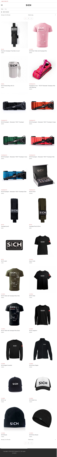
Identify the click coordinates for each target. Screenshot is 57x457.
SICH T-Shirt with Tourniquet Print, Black (10, 330)
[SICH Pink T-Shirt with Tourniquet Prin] (42, 35)
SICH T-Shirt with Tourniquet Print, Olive (10, 295)
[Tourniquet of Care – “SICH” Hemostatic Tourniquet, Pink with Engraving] (42, 69)
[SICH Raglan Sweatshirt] (14, 349)
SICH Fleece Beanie (33, 434)
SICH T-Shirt (32, 295)
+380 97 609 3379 (4, 1)
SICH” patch (4, 261)
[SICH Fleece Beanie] (42, 418)
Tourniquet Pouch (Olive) (34, 226)
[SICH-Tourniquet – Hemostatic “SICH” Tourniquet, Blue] (14, 175)
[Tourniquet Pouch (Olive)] (42, 210)
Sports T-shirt (32, 261)
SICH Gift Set (32, 191)
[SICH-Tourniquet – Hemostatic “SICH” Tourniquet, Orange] (42, 106)
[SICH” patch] (14, 245)
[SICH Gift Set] (42, 175)
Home (2, 9)
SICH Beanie (4, 434)
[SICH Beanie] (14, 418)
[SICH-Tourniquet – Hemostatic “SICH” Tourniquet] (14, 106)
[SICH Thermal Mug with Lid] (14, 69)
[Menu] (3, 5)
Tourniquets (4, 120)
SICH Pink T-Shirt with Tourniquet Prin (38, 50)
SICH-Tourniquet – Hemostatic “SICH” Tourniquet (12, 122)
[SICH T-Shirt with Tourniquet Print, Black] (14, 314)
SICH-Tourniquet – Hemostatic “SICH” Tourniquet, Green (14, 156)
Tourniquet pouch (5, 226)
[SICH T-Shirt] (42, 279)
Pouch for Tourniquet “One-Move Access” (10, 50)
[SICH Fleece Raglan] (42, 349)
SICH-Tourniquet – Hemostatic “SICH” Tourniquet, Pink (41, 156)
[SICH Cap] (14, 384)
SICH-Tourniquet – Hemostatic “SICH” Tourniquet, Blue (13, 191)
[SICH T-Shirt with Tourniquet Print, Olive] (14, 279)
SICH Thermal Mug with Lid (7, 85)
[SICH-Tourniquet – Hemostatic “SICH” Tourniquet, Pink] (42, 140)
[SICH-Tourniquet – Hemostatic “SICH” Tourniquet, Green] (14, 140)
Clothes (31, 49)
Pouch (2, 49)
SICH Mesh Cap (33, 400)
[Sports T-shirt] (42, 245)
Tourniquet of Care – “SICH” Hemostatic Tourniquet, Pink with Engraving (42, 86)
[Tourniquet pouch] (14, 210)
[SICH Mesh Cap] (42, 384)
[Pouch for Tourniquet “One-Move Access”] (14, 35)
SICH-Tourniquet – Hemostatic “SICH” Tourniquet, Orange (42, 122)
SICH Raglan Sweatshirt (6, 365)
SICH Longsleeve (33, 330)
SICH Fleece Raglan (33, 365)
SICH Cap (3, 400)
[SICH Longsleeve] (42, 314)
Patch (2, 259)
